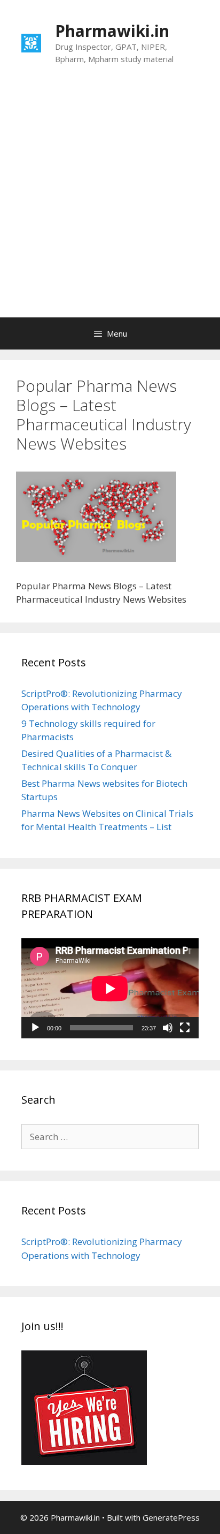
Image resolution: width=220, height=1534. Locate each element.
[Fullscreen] (184, 1027)
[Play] (35, 1027)
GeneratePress (171, 1517)
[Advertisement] (110, 202)
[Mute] (167, 1027)
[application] (110, 988)
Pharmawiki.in (112, 31)
